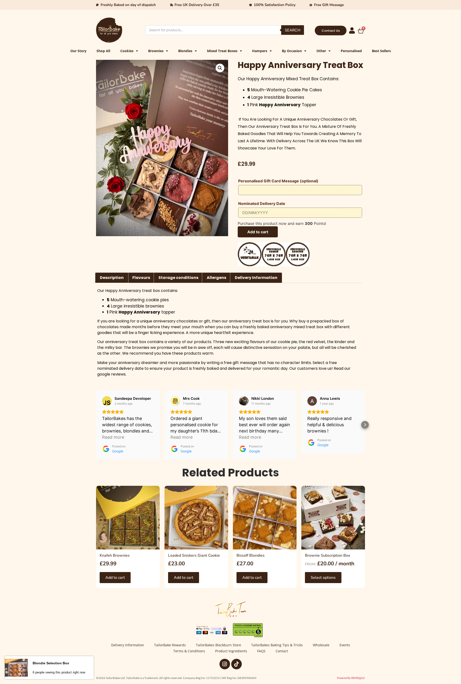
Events (345, 645)
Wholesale (321, 645)
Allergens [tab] (216, 277)
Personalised (351, 51)
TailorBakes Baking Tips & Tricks (277, 645)
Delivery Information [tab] (256, 277)
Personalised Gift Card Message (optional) (278, 181)
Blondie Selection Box (51, 664)
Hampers (259, 51)
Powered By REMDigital (351, 677)
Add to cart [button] (115, 577)
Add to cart (257, 231)
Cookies (126, 51)
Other (321, 51)
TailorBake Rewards (170, 645)
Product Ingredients (231, 651)
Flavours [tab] (141, 277)
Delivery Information (127, 645)
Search (292, 30)
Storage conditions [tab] (178, 277)
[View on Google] (107, 401)
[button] (220, 68)
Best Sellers (381, 51)
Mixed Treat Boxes (222, 51)
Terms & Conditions (189, 651)
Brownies (156, 51)
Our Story (78, 51)
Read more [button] (113, 437)
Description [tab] (112, 277)
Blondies (185, 51)
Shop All (103, 51)
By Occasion (292, 51)
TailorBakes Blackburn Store (218, 645)
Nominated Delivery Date (261, 204)
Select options (323, 577)
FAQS (261, 651)
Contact (282, 651)
